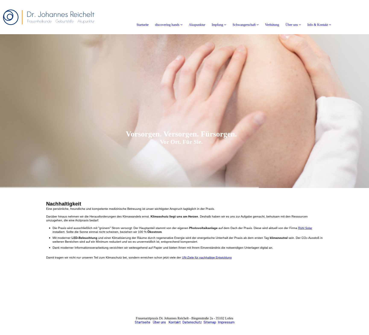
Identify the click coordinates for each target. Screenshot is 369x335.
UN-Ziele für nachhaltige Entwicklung (207, 257)
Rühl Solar (305, 228)
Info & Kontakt (317, 24)
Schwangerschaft (244, 24)
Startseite (142, 24)
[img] (49, 17)
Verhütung (272, 24)
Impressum (226, 322)
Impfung (217, 24)
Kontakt (174, 322)
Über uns (292, 24)
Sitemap (210, 322)
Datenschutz (192, 322)
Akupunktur (197, 24)
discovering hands (167, 24)
